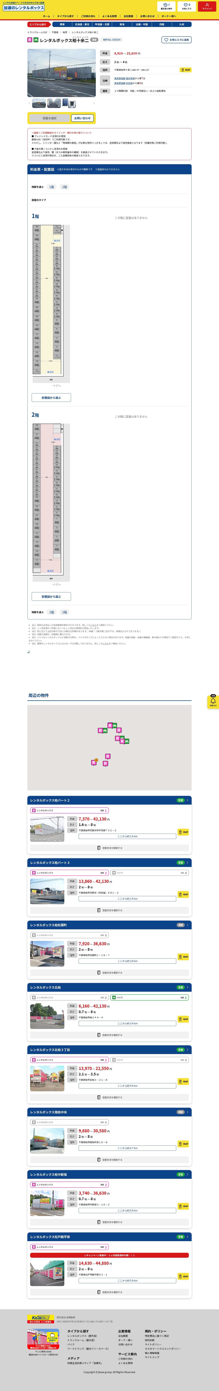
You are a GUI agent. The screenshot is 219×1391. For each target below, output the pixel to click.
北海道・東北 (82, 24)
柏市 (65, 32)
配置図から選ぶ (51, 398)
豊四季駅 (130, 78)
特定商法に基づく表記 (157, 1336)
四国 (161, 24)
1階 (51, 187)
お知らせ (213, 701)
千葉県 (55, 32)
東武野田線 (119, 78)
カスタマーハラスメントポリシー (163, 1348)
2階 (64, 187)
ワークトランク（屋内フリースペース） (88, 1348)
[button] (102, 731)
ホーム (46, 16)
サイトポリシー (153, 1344)
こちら (93, 624)
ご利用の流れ (88, 16)
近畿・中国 (142, 24)
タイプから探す (65, 16)
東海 (122, 24)
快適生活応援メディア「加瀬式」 (85, 1363)
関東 (62, 24)
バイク (71, 1344)
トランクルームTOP (37, 32)
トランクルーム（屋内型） (81, 1340)
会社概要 (128, 16)
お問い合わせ (147, 16)
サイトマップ (152, 1357)
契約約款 (149, 1340)
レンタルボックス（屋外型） (83, 1336)
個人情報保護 (152, 1353)
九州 (181, 24)
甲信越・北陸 (102, 24)
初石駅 (129, 83)
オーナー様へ (169, 16)
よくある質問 (109, 16)
